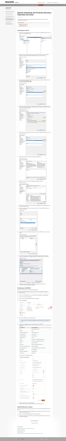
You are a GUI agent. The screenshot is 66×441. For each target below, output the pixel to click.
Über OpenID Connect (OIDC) (9, 13)
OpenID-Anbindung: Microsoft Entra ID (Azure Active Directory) (10, 17)
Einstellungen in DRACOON (22, 25)
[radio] (32, 422)
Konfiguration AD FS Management (23, 24)
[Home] (9, 2)
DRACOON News (50, 2)
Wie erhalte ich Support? (20, 432)
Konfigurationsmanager (32, 291)
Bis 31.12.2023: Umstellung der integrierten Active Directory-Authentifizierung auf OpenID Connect (30, 433)
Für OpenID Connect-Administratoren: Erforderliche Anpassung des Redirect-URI (9, 23)
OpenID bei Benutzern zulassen (23, 26)
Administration (8, 7)
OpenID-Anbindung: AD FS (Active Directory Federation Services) (10, 19)
